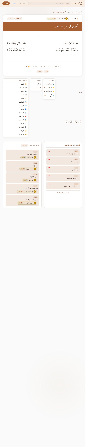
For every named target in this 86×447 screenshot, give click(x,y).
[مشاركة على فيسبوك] (76, 122)
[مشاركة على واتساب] (71, 122)
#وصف (40, 71)
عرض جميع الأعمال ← (63, 192)
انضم (6, 3)
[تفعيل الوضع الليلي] (20, 3)
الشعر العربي (71, 12)
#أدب (46, 71)
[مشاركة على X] (80, 122)
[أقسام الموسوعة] (24, 3)
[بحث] (30, 3)
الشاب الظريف (69, 145)
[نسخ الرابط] (67, 122)
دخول (14, 3)
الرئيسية (79, 12)
